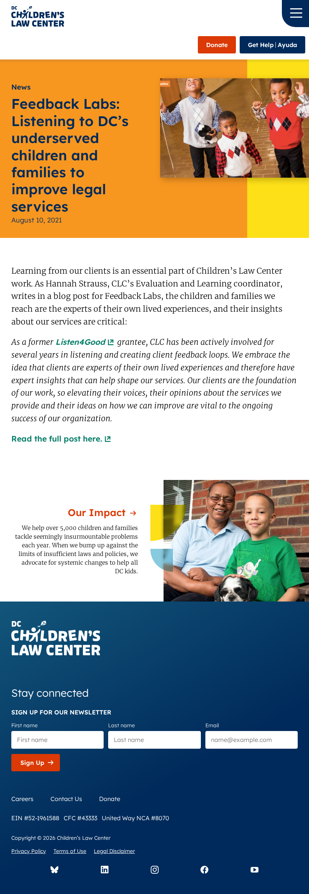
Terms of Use (70, 851)
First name (24, 725)
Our (96, 512)
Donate (217, 45)
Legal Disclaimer (114, 851)
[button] (295, 13)
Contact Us (66, 799)
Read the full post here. (56, 438)
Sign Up (32, 762)
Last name (121, 725)
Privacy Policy (28, 851)
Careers (22, 799)
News (21, 86)
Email (212, 725)
